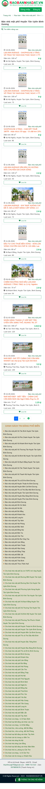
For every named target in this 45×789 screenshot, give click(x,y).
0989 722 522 (31, 765)
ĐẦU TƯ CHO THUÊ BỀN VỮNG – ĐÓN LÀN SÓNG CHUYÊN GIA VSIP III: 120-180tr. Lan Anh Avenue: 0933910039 (22, 246)
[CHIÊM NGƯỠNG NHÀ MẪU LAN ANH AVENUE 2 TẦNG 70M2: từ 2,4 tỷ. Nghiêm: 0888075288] (22, 271)
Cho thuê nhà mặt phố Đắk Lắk (16, 713)
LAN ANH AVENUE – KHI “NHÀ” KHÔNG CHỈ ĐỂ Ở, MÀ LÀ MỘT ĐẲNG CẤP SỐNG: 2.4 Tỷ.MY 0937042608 (22, 207)
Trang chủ (7, 15)
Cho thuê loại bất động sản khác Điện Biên (20, 747)
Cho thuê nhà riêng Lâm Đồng (15, 743)
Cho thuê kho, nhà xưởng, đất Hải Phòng (19, 731)
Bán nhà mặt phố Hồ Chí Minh (15, 505)
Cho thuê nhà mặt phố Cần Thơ (16, 669)
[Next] (28, 418)
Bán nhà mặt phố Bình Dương (15, 502)
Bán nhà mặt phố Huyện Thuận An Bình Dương (21, 484)
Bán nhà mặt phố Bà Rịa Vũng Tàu (17, 539)
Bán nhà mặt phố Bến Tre (14, 533)
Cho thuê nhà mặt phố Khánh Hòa (17, 657)
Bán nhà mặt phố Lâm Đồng (14, 542)
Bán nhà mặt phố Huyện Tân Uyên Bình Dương (21, 493)
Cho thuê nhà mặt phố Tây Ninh (16, 716)
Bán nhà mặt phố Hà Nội (13, 508)
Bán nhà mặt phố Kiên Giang (15, 557)
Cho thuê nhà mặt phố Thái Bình (16, 691)
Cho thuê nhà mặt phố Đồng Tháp (16, 673)
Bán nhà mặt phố (29, 15)
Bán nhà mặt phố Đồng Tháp (15, 551)
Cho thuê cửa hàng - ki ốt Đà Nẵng (17, 725)
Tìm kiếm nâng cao (10, 29)
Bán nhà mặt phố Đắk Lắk (14, 555)
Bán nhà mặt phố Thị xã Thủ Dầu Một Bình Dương (22, 490)
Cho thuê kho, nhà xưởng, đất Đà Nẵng (19, 728)
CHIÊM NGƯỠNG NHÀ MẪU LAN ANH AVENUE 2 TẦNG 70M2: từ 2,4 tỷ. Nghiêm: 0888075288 (21, 284)
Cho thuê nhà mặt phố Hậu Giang (16, 700)
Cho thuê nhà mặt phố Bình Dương (17, 654)
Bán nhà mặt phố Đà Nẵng (14, 511)
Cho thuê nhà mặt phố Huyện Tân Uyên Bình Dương (23, 629)
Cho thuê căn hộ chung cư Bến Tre (17, 737)
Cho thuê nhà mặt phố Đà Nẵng (16, 663)
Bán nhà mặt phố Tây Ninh (14, 520)
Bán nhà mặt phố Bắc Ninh (14, 527)
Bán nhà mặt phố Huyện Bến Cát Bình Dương (21, 487)
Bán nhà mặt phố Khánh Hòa (15, 514)
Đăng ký (36, 9)
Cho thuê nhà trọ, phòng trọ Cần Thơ (18, 750)
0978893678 (15, 767)
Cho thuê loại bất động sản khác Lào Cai (19, 722)
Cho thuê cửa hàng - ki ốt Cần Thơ (17, 753)
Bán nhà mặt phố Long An (14, 517)
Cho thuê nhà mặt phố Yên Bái (15, 697)
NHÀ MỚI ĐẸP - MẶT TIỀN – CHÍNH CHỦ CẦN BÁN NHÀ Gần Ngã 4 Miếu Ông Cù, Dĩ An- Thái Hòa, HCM (21, 399)
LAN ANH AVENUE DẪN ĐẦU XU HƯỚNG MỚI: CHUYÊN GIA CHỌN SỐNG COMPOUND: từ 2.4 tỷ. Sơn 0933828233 (21, 169)
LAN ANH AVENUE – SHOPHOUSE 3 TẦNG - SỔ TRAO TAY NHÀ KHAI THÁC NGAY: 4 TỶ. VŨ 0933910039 (22, 55)
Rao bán (17, 15)
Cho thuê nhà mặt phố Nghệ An (16, 685)
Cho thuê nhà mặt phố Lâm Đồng (16, 660)
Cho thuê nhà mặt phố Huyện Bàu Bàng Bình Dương (23, 648)
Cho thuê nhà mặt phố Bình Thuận (17, 710)
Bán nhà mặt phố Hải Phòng (15, 524)
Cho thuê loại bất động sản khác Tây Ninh (19, 734)
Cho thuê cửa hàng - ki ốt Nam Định (17, 719)
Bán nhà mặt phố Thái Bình (14, 561)
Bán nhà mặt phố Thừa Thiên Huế (17, 564)
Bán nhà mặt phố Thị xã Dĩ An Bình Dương (20, 480)
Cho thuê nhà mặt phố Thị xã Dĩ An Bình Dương (22, 651)
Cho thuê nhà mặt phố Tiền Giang (16, 703)
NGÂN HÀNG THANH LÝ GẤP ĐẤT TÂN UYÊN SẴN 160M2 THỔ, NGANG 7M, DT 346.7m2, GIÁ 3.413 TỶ (20, 322)
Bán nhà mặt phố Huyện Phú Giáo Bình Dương (21, 499)
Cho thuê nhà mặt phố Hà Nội (15, 676)
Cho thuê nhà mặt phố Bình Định (16, 682)
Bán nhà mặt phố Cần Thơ (14, 536)
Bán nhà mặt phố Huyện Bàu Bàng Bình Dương (21, 496)
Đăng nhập (25, 9)
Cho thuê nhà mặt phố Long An (16, 706)
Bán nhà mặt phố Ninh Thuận (15, 545)
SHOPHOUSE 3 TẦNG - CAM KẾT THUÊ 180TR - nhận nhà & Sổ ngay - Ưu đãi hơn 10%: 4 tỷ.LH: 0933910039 (22, 131)
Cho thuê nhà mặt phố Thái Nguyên (17, 679)
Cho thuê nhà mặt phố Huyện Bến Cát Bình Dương (23, 632)
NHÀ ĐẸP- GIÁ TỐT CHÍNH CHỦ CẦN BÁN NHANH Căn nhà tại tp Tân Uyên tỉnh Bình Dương (21, 360)
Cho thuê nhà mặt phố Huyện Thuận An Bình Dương (23, 626)
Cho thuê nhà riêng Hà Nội (14, 740)
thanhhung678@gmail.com (13, 765)
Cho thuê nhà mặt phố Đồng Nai (16, 688)
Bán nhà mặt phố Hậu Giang (15, 548)
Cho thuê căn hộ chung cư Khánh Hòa (18, 756)
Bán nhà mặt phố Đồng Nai (14, 530)
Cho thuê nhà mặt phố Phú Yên (16, 694)
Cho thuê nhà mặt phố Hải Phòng (16, 666)
